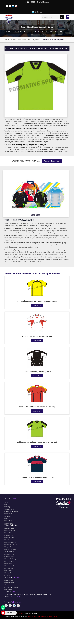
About (7, 504)
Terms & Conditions (11, 511)
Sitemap (8, 516)
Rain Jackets (9, 573)
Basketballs (9, 580)
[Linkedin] (13, 6)
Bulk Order (8, 521)
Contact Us (8, 514)
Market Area (9, 523)
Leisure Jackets (10, 568)
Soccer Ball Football (11, 587)
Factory (7, 507)
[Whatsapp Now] (3, 607)
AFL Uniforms (9, 528)
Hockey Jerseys (34, 40)
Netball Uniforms (10, 542)
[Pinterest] (16, 6)
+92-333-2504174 (16, 597)
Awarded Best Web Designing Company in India (42, 616)
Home (7, 40)
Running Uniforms (11, 549)
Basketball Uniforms (11, 530)
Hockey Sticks (9, 585)
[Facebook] (7, 6)
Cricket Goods (9, 582)
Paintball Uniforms (11, 544)
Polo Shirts (8, 570)
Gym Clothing (9, 561)
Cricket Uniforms (10, 533)
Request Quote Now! (52, 161)
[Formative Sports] (9, 19)
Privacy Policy (9, 509)
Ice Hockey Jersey (11, 540)
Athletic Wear (9, 556)
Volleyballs (8, 589)
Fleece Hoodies (10, 566)
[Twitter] (10, 6)
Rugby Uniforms (10, 547)
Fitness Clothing (10, 559)
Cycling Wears (9, 535)
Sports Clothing (10, 554)
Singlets (7, 575)
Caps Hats (8, 563)
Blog (6, 518)
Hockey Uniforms (18, 40)
